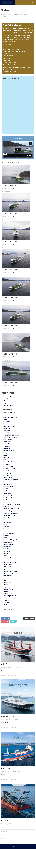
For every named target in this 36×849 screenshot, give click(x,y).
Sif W (5, 664)
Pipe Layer (6, 527)
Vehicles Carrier (8, 593)
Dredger (6, 453)
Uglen (5, 821)
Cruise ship (7, 446)
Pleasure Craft (8, 531)
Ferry (5, 460)
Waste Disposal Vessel (10, 596)
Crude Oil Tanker (8, 444)
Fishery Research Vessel (11, 471)
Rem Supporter (8, 396)
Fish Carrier (7, 464)
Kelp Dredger (7, 491)
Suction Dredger (8, 573)
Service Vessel (8, 564)
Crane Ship (7, 442)
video (32, 618)
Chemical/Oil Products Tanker (12, 435)
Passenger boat (8, 520)
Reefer (5, 538)
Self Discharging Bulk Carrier (12, 560)
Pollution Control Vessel (10, 533)
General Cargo (8, 477)
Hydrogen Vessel (8, 486)
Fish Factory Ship (9, 466)
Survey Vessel (8, 578)
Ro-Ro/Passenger (9, 549)
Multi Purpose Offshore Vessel (12, 504)
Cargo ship (7, 431)
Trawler (6, 585)
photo (26, 618)
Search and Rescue (9, 558)
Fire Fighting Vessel (9, 462)
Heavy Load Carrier (9, 482)
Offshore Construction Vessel (12, 509)
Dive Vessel (7, 448)
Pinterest (5, 621)
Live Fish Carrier (8, 498)
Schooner (6, 553)
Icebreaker (7, 489)
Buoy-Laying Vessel (9, 426)
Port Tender (7, 535)
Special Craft (7, 567)
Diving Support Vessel (10, 451)
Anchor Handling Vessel (10, 415)
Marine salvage (8, 502)
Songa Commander (9, 405)
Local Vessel (7, 500)
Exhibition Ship (8, 457)
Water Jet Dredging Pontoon (12, 598)
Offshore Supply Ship (10, 511)
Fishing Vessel (8, 475)
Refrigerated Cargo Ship (11, 540)
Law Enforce (7, 493)
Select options (7, 192)
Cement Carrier (8, 433)
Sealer (5, 556)
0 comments (17, 667)
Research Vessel (8, 544)
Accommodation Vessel (10, 413)
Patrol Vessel (7, 522)
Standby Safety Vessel (10, 571)
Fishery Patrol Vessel (9, 468)
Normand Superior (9, 401)
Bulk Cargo (7, 422)
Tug (5, 587)
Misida (4, 188)
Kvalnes (6, 399)
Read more (13, 675)
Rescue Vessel (8, 542)
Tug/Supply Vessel (9, 589)
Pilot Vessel (7, 524)
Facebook (6, 618)
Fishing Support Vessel (10, 473)
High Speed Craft (9, 484)
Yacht (5, 605)
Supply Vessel (8, 576)
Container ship (8, 439)
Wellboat (6, 600)
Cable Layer (7, 428)
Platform (6, 529)
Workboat (6, 602)
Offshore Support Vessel (11, 513)
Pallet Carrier (7, 518)
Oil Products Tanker (9, 515)
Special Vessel (8, 569)
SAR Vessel (7, 551)
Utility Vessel (7, 591)
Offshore (6, 506)
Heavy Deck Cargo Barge (11, 480)
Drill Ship (6, 455)
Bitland (6, 769)
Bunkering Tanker (9, 424)
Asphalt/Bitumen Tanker (10, 417)
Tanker (6, 580)
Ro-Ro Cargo (23, 14)
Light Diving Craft (8, 495)
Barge (5, 419)
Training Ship (7, 582)
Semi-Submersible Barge (11, 562)
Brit (5, 403)
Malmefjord (8, 716)
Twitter (14, 621)
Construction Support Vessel (12, 437)
